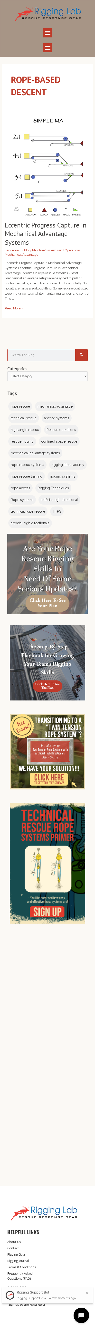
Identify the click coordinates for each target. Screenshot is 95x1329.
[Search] (81, 355)
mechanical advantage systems (35, 453)
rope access (20, 488)
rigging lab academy (68, 465)
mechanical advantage (55, 406)
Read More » (14, 308)
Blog (27, 250)
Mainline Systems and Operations (56, 250)
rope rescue (20, 406)
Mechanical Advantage (21, 254)
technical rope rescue (28, 511)
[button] (47, 32)
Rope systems (22, 500)
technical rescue (24, 418)
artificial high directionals (30, 523)
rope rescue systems (27, 465)
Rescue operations (61, 430)
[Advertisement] (47, 997)
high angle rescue (25, 430)
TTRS (57, 511)
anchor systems (56, 418)
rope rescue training (26, 476)
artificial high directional (59, 500)
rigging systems (62, 476)
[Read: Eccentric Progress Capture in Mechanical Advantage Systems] (47, 164)
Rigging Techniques (53, 488)
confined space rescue (59, 441)
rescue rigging (22, 441)
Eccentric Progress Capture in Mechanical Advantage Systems (45, 234)
